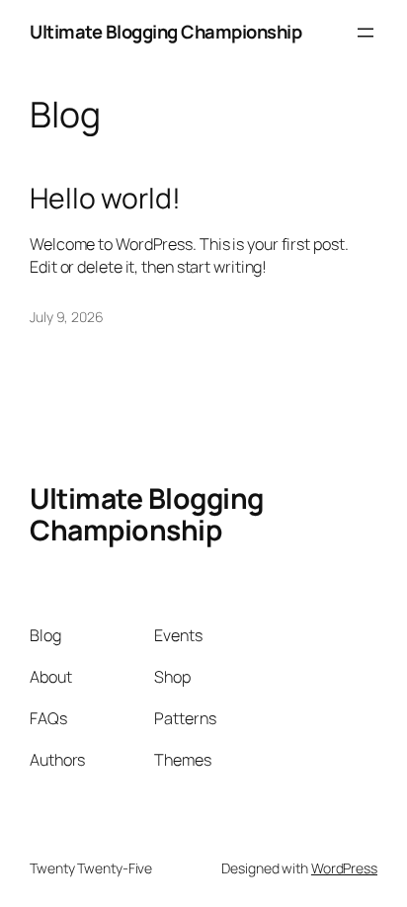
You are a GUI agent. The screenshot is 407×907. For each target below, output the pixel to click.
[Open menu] (365, 32)
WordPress (344, 868)
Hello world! (105, 198)
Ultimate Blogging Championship (165, 31)
